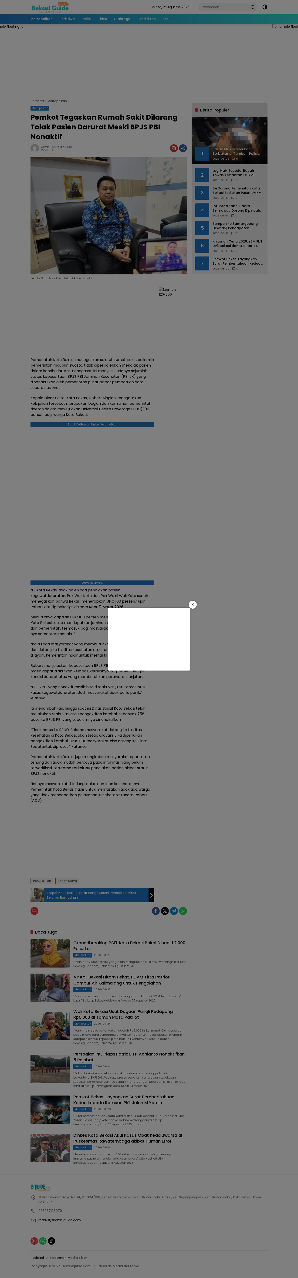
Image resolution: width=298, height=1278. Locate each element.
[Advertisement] (149, 639)
